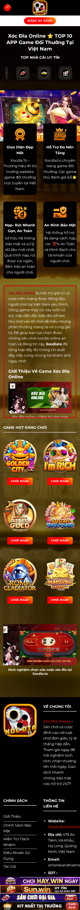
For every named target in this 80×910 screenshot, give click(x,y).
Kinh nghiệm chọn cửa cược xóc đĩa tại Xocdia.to (40, 671)
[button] (7, 7)
